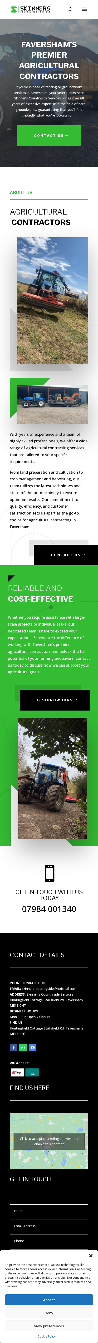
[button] (90, 1255)
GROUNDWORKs (55, 700)
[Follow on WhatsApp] (23, 1047)
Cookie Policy (47, 1336)
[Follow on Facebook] (13, 1047)
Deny (49, 1312)
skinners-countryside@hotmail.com (49, 988)
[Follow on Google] (32, 1047)
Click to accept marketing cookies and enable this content (49, 1141)
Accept (49, 1299)
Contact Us (49, 136)
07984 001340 (34, 983)
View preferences (49, 1326)
